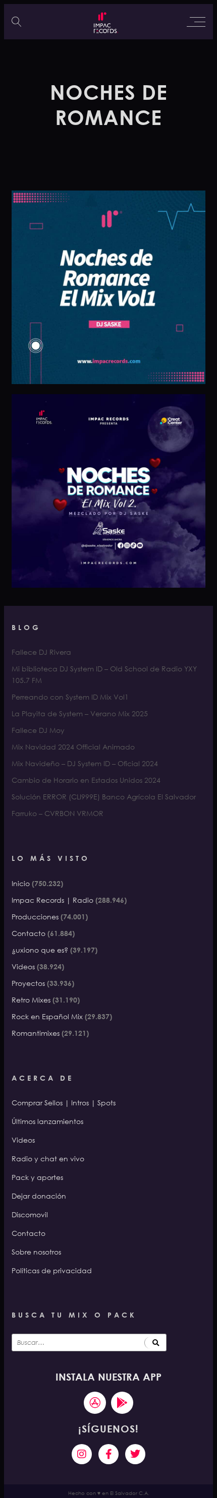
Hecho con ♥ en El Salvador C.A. (108, 1493)
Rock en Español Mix (47, 1016)
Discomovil (30, 1214)
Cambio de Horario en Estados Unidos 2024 (86, 780)
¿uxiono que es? (40, 950)
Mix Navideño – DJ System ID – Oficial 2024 (85, 763)
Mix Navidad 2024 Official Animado (73, 747)
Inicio (21, 883)
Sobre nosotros (36, 1252)
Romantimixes (36, 1033)
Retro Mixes (31, 1000)
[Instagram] (82, 1454)
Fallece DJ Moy (38, 730)
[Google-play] (122, 1403)
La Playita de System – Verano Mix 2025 (80, 713)
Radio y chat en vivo (48, 1158)
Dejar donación (39, 1196)
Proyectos (28, 983)
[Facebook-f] (108, 1454)
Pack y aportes (37, 1177)
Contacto (28, 933)
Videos (23, 966)
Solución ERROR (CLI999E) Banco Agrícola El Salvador (104, 796)
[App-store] (95, 1403)
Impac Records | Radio (52, 900)
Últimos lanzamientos (47, 1121)
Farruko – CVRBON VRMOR (57, 813)
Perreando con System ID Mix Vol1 (70, 697)
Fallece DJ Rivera (41, 652)
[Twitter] (135, 1454)
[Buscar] (155, 1342)
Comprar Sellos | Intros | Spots (64, 1102)
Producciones (35, 916)
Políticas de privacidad (52, 1270)
